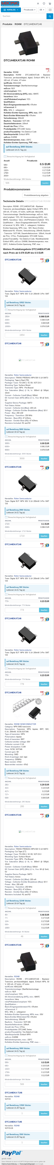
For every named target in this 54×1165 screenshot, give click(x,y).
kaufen (45, 183)
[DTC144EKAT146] (47, 260)
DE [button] (41, 10)
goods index (6, 1159)
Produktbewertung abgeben (36, 195)
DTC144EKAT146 (13, 259)
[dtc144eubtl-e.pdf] (42, 260)
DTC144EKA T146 (13, 1122)
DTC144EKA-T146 (13, 1092)
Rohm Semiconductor (22, 291)
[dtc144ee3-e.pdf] (48, 70)
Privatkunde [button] (28, 10)
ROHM (15, 72)
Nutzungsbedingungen (27, 1164)
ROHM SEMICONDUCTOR (25, 724)
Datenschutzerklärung (9, 1164)
